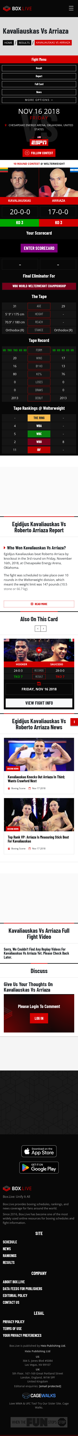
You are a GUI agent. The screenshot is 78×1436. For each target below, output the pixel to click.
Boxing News (13, 768)
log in (39, 1018)
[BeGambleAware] (39, 1422)
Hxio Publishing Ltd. (53, 1345)
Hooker (21, 664)
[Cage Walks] (39, 1395)
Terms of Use (12, 1328)
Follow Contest (42, 153)
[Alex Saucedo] (56, 650)
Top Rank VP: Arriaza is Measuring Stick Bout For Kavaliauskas (38, 839)
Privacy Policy (13, 1321)
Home (8, 42)
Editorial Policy (15, 1295)
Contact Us (11, 1302)
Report (39, 76)
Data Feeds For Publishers (22, 1288)
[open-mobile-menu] (71, 8)
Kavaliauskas (19, 201)
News (39, 92)
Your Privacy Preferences (22, 1335)
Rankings (9, 1255)
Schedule (10, 1242)
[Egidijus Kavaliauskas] (19, 182)
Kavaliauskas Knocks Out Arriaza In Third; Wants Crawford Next (36, 779)
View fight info (39, 703)
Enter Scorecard (39, 248)
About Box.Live (14, 1281)
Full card (39, 84)
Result (39, 68)
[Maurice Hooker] (21, 650)
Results (24, 42)
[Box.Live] (17, 8)
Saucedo (56, 664)
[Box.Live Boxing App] (39, 1151)
